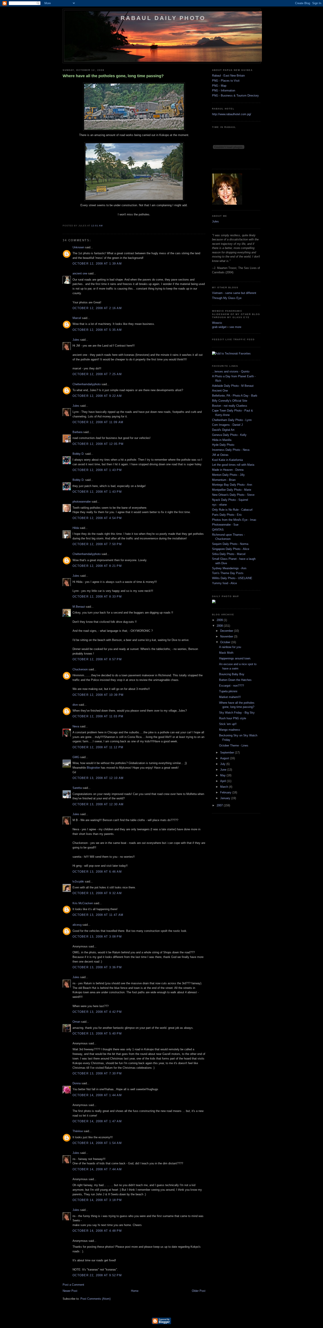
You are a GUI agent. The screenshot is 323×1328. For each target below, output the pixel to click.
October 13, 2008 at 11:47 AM (98, 914)
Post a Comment (73, 1284)
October (225, 642)
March (224, 786)
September (227, 752)
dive (75, 704)
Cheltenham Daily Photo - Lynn (232, 420)
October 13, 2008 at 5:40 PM (97, 1033)
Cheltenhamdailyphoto (87, 384)
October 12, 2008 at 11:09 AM (98, 422)
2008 (220, 625)
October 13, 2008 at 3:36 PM (97, 967)
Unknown (78, 247)
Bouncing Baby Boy (231, 674)
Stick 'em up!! (228, 724)
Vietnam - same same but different (234, 293)
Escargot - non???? (231, 685)
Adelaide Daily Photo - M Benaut (233, 385)
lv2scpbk (78, 881)
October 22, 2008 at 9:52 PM (97, 1275)
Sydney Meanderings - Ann (229, 568)
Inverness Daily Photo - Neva (230, 449)
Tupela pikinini (228, 691)
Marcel (77, 318)
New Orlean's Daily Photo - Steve (233, 494)
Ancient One (220, 390)
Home (134, 1290)
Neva (76, 726)
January (225, 798)
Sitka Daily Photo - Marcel (228, 554)
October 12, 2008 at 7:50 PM (97, 544)
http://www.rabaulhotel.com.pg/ (231, 114)
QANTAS (218, 529)
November (227, 636)
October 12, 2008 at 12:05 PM (98, 444)
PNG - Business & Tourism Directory (235, 95)
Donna (77, 1083)
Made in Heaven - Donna (227, 469)
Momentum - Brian (224, 479)
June (223, 769)
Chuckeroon (80, 669)
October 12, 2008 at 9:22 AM (97, 395)
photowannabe (82, 501)
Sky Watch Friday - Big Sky (237, 712)
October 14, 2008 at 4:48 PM (97, 1230)
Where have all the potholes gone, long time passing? (113, 76)
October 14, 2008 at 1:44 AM (97, 1095)
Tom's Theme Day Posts (227, 573)
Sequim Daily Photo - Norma (230, 544)
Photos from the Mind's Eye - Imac (234, 519)
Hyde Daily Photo (223, 444)
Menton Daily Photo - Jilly (228, 474)
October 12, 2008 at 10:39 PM (98, 694)
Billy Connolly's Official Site (229, 400)
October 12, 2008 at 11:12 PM (98, 747)
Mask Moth (226, 652)
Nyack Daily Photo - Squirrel (230, 499)
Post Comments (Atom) (95, 1298)
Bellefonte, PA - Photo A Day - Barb (234, 395)
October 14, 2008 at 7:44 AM (97, 1169)
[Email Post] (103, 225)
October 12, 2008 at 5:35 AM (97, 329)
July (223, 764)
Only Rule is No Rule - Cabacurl (232, 509)
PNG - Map (219, 85)
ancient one (80, 273)
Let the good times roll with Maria (233, 464)
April (223, 781)
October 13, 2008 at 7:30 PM (97, 1073)
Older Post (198, 1290)
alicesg (77, 924)
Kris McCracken (83, 903)
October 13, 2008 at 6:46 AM (97, 871)
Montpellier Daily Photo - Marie (231, 489)
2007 (220, 805)
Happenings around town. (235, 658)
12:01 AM (97, 225)
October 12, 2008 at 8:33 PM (97, 596)
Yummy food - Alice (224, 583)
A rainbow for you (230, 647)
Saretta (77, 787)
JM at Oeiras (220, 454)
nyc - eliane (219, 504)
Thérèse (78, 1131)
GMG (76, 757)
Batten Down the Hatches (235, 680)
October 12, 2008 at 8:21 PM (97, 565)
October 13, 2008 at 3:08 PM (97, 936)
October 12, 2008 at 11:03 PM (98, 716)
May (223, 775)
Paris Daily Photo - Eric (227, 514)
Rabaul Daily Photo (163, 18)
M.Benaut (79, 606)
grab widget (219, 327)
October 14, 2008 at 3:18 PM (97, 1200)
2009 (220, 620)
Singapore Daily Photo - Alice (230, 549)
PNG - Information (223, 90)
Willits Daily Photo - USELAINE (232, 578)
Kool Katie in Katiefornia (227, 460)
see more (235, 327)
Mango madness (229, 729)
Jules (76, 339)
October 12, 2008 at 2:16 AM (97, 308)
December (227, 630)
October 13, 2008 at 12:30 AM (98, 804)
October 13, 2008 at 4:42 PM (97, 1011)
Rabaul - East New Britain (228, 75)
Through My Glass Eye (226, 298)
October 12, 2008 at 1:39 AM (97, 263)
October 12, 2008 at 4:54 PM (97, 518)
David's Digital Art (223, 429)
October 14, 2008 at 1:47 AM (97, 1121)
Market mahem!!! (230, 697)
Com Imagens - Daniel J (227, 424)
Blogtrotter (93, 767)
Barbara (77, 432)
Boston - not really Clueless (229, 405)
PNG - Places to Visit (226, 80)
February (226, 792)
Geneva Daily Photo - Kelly (229, 435)
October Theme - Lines (233, 745)
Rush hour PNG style (232, 718)
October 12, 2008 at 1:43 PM (97, 470)
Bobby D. (78, 453)
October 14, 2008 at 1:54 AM (97, 1143)
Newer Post (70, 1290)
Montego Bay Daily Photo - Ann (232, 484)
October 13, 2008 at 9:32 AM (97, 893)
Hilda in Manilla (221, 440)
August (225, 758)
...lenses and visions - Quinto (230, 371)
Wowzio (217, 322)
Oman (76, 1021)
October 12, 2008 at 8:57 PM (97, 659)
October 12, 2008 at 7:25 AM (97, 374)
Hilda (76, 528)
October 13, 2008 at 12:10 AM (98, 778)
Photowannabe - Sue (225, 524)
